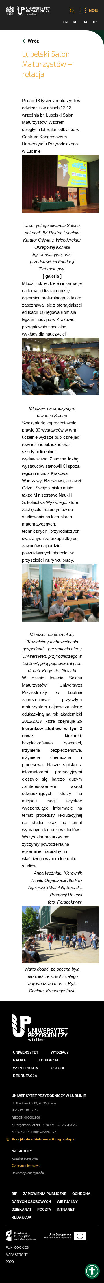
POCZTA (44, 1210)
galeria (52, 276)
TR (94, 22)
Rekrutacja (25, 1076)
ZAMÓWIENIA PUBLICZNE (44, 1194)
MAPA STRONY (17, 1254)
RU (75, 22)
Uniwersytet (25, 1052)
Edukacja (49, 1060)
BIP (14, 1194)
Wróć (33, 41)
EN (65, 22)
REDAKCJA (21, 1217)
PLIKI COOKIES (17, 1247)
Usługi (57, 1068)
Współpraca (25, 1068)
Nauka (19, 1060)
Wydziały (60, 1052)
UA (85, 22)
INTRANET (66, 1210)
